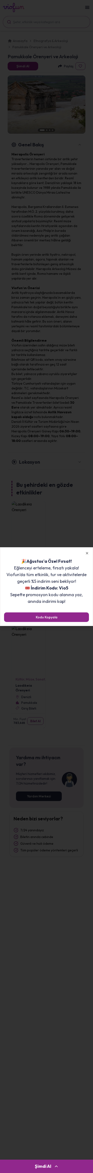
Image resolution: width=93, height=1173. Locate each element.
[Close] (87, 553)
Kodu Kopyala (46, 617)
